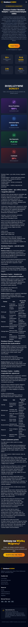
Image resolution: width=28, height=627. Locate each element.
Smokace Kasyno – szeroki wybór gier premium (13, 177)
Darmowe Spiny (4, 582)
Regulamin (3, 595)
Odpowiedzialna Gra (5, 591)
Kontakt (2, 589)
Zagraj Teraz (14, 46)
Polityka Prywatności (5, 593)
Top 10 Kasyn (4, 578)
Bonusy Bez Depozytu (6, 580)
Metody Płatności (4, 583)
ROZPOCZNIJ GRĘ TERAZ (14, 555)
